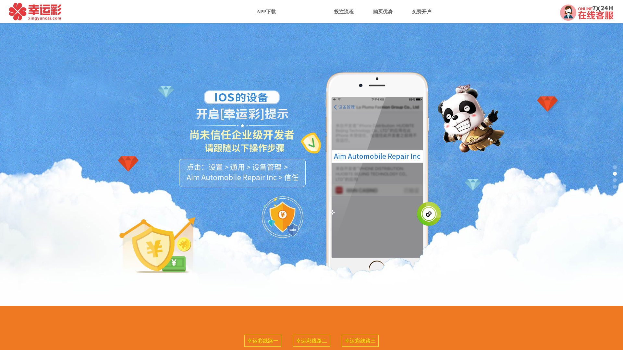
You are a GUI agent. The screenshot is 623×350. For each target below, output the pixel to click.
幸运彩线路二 (311, 341)
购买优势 (383, 11)
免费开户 (422, 11)
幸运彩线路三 (360, 341)
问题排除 (305, 11)
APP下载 (266, 11)
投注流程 (344, 11)
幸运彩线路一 (262, 341)
